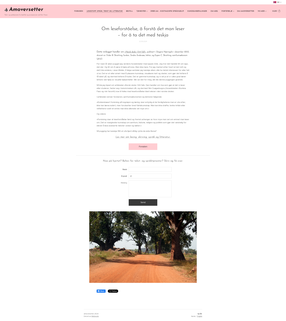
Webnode (95, 316)
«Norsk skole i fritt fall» (135, 52)
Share (102, 291)
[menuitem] (79, 11)
